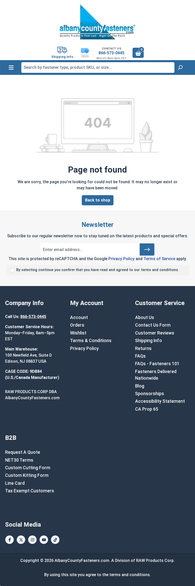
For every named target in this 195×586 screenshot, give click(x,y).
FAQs (140, 356)
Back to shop (97, 200)
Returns (143, 348)
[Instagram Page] (32, 539)
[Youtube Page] (43, 539)
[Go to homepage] (97, 22)
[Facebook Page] (9, 539)
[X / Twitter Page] (21, 539)
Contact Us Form (153, 325)
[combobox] (97, 67)
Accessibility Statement (160, 401)
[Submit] (147, 249)
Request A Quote (22, 452)
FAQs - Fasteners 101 (157, 363)
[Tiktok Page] (55, 539)
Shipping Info (148, 340)
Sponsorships (149, 393)
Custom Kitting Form (26, 475)
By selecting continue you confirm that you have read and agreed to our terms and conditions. (97, 270)
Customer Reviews (154, 333)
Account (79, 317)
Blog (139, 386)
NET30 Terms (19, 460)
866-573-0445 (111, 53)
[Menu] (11, 67)
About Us (144, 317)
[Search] (180, 67)
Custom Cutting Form (27, 467)
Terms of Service (159, 258)
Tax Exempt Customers (29, 490)
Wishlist (78, 333)
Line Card (15, 483)
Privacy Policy (121, 258)
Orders (77, 325)
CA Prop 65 (146, 409)
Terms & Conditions (90, 340)
